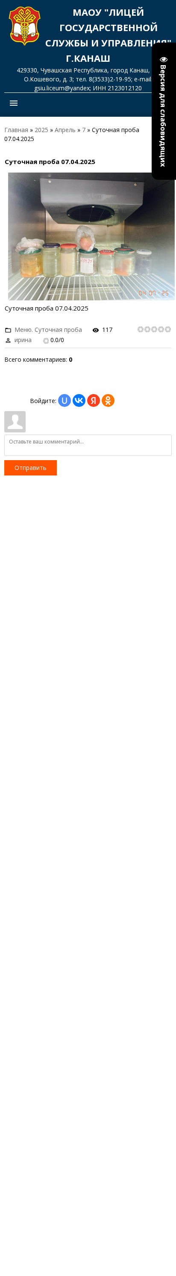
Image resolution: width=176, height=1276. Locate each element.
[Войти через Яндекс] (93, 400)
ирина (23, 340)
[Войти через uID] (64, 400)
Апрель (65, 130)
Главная (16, 130)
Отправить (31, 468)
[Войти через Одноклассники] (108, 400)
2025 (41, 130)
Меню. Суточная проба (48, 329)
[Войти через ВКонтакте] (79, 400)
